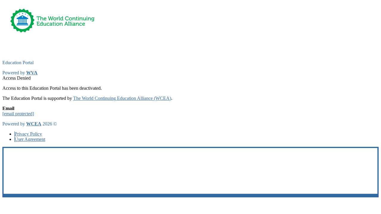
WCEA (33, 123)
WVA (32, 72)
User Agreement (30, 139)
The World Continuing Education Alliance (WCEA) (122, 98)
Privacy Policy (28, 133)
